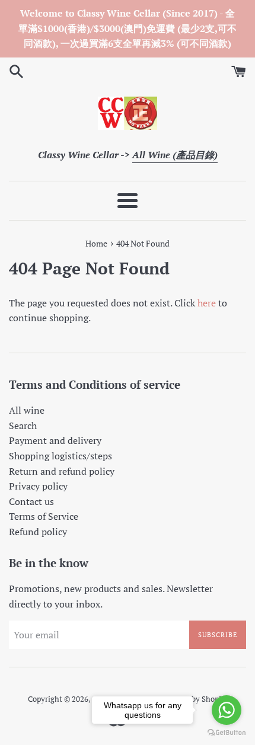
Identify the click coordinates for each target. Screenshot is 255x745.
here (206, 302)
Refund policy (38, 531)
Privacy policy (38, 486)
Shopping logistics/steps (60, 455)
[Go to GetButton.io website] (227, 733)
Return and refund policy (61, 471)
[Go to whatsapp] (226, 710)
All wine (26, 410)
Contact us (31, 501)
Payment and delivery (55, 440)
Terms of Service (43, 516)
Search (23, 425)
